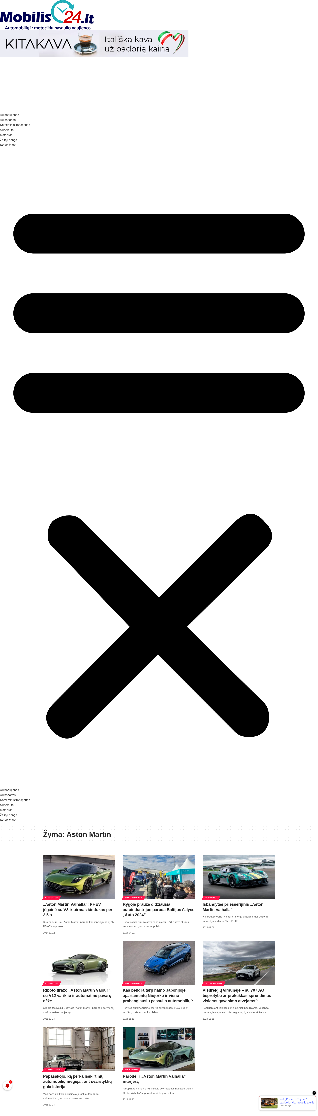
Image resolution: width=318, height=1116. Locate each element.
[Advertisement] (159, 85)
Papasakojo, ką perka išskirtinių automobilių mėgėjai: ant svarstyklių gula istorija (77, 1081)
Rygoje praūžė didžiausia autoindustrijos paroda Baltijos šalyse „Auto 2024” (158, 909)
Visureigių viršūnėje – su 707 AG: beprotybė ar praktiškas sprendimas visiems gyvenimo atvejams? (237, 995)
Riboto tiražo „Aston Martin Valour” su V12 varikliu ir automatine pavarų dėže (77, 995)
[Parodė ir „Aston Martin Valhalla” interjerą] (159, 1049)
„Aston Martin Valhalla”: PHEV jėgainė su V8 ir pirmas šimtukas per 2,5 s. (77, 909)
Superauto (51, 898)
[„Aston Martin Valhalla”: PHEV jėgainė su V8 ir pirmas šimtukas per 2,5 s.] (79, 877)
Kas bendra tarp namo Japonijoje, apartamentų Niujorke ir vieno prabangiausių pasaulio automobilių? (158, 995)
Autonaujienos (134, 898)
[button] (159, 467)
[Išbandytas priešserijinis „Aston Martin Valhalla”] (239, 877)
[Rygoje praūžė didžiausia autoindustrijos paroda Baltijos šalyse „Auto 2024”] (159, 877)
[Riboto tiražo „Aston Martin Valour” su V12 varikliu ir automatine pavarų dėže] (79, 963)
